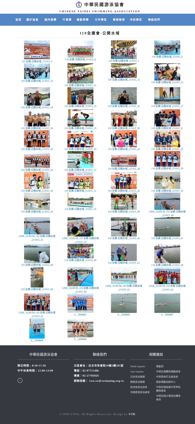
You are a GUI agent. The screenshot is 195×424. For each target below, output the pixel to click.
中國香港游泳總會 (140, 392)
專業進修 (119, 19)
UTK (132, 414)
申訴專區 (136, 19)
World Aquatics (137, 366)
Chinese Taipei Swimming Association (99, 11)
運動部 (159, 366)
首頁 (18, 19)
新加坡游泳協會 (138, 387)
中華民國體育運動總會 (168, 371)
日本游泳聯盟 (137, 376)
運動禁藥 (83, 19)
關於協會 (33, 19)
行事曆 (67, 19)
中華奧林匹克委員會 (167, 376)
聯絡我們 (154, 19)
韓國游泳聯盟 (137, 382)
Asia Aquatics (137, 371)
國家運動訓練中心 (166, 382)
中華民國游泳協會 (104, 4)
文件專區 (101, 19)
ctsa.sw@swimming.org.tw (106, 380)
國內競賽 (51, 19)
